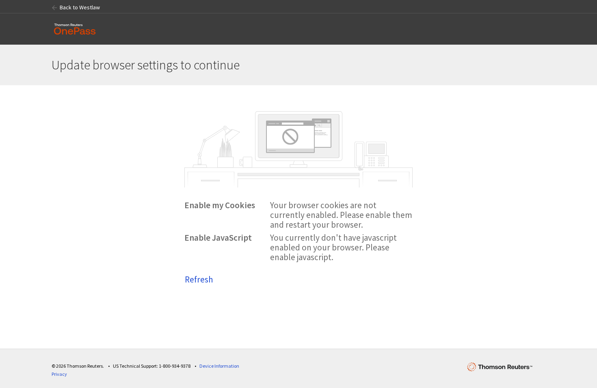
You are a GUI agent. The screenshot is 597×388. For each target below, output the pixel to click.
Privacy (59, 374)
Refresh (199, 279)
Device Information (219, 366)
